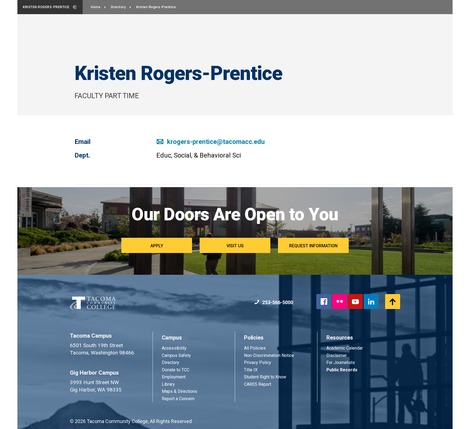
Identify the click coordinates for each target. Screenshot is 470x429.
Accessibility (174, 348)
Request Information (313, 245)
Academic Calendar (344, 348)
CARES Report (257, 384)
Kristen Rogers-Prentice (46, 7)
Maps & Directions (179, 391)
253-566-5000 (277, 302)
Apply (156, 245)
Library (168, 384)
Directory (118, 7)
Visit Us (235, 245)
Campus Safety (176, 355)
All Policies (255, 348)
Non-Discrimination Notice (269, 355)
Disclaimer (336, 355)
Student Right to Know (265, 376)
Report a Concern (178, 398)
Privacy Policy (257, 362)
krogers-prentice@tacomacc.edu (215, 142)
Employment (173, 376)
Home (95, 7)
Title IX (251, 369)
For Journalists (340, 362)
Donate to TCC (175, 369)
